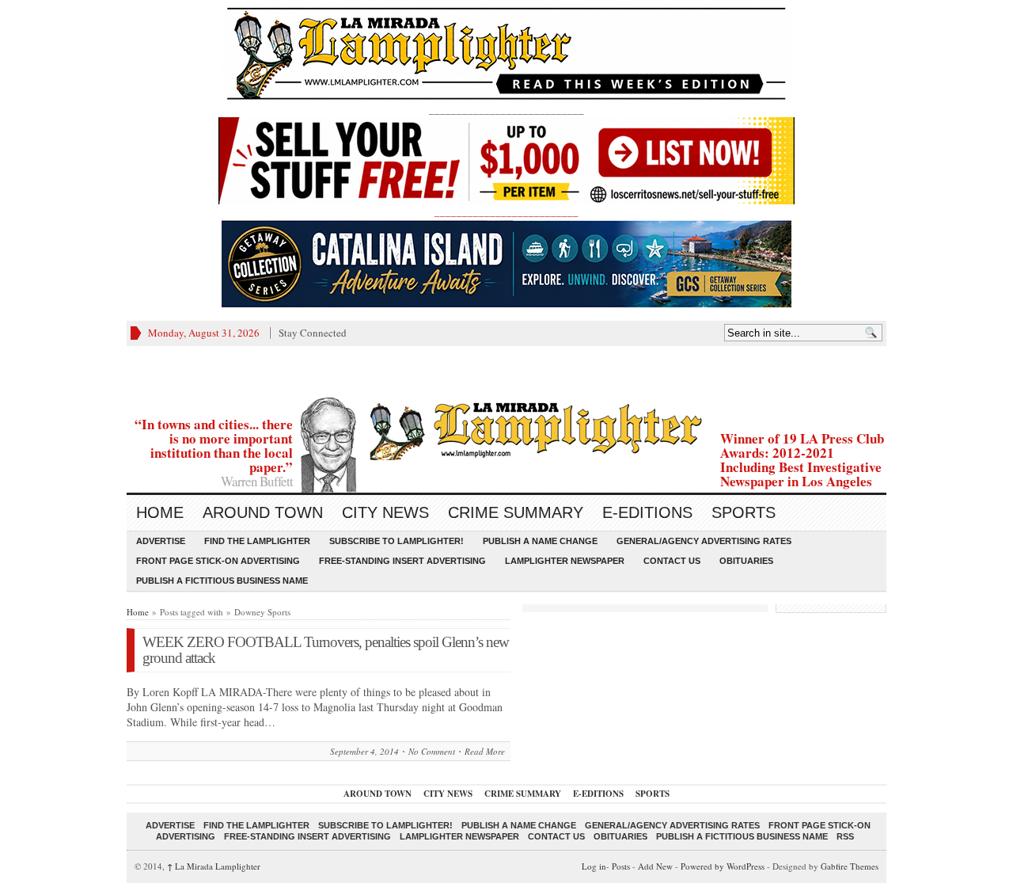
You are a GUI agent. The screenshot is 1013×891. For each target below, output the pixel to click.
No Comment (431, 751)
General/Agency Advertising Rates (704, 541)
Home (160, 512)
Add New (655, 866)
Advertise (160, 541)
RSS (845, 836)
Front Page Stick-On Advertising (218, 560)
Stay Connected (313, 333)
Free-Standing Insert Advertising (402, 560)
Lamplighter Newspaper (564, 560)
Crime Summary (515, 512)
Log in (594, 866)
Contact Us (671, 560)
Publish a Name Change (540, 541)
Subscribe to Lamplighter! (396, 541)
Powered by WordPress (722, 866)
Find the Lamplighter (257, 541)
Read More (485, 751)
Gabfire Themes (849, 866)
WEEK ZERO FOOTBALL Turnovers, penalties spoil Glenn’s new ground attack (325, 650)
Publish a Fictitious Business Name (222, 580)
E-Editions (647, 512)
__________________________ (506, 211)
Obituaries (746, 560)
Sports (743, 512)
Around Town (263, 512)
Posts (621, 866)
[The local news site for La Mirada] (506, 429)
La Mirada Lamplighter (213, 866)
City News (385, 512)
